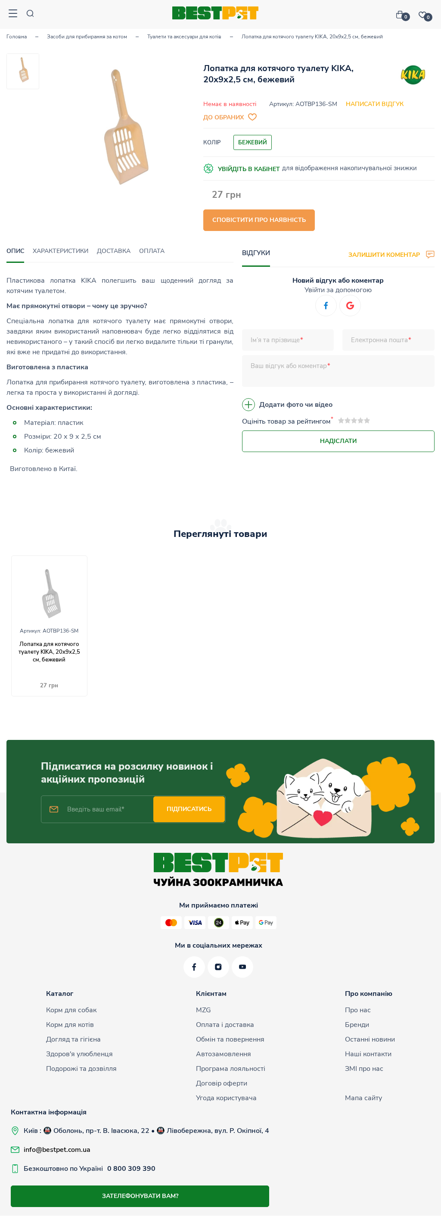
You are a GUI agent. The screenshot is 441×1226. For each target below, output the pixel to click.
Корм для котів (70, 1024)
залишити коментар (385, 254)
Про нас (358, 1010)
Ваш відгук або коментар (289, 366)
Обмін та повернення (230, 1039)
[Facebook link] (194, 967)
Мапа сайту (363, 1098)
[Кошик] (403, 14)
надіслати (338, 441)
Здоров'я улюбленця (79, 1054)
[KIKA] (413, 76)
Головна (16, 36)
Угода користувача (226, 1098)
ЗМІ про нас (364, 1068)
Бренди (357, 1024)
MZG (203, 1010)
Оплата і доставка (225, 1024)
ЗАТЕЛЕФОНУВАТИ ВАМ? (140, 1196)
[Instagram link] (218, 967)
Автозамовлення (223, 1054)
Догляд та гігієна (73, 1039)
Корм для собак (71, 1010)
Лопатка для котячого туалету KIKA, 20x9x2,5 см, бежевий (49, 652)
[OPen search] (30, 14)
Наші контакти (368, 1054)
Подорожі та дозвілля (81, 1068)
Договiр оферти (221, 1083)
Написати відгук (375, 104)
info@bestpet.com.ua (57, 1149)
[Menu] (13, 14)
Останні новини (370, 1039)
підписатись (189, 809)
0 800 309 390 (131, 1168)
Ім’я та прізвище (275, 340)
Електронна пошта (379, 340)
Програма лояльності (230, 1068)
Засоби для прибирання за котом (87, 36)
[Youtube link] (242, 967)
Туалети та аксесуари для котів (184, 36)
